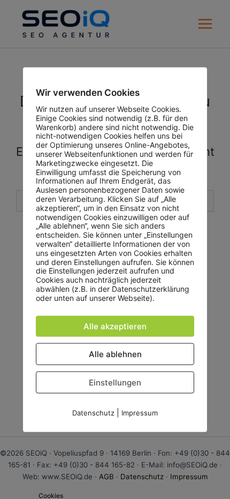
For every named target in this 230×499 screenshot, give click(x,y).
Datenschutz (93, 412)
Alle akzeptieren (115, 326)
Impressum (139, 412)
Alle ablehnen (115, 354)
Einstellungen (115, 382)
